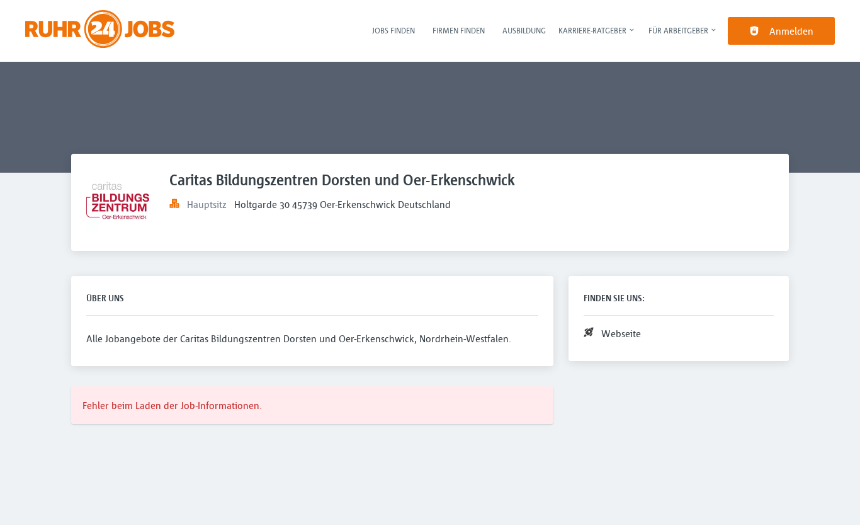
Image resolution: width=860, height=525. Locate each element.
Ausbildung (524, 30)
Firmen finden (459, 30)
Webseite (621, 333)
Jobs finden (393, 30)
